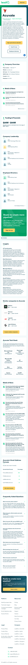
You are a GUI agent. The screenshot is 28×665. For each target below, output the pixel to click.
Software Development (18, 544)
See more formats (9, 488)
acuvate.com (17, 516)
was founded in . (9, 567)
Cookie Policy (4, 631)
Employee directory (14, 51)
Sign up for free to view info (14, 42)
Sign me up (9, 230)
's (13, 523)
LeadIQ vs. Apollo (19, 631)
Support (16, 611)
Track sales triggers (5, 604)
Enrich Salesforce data (6, 611)
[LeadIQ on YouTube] (26, 662)
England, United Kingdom (17, 18)
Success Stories (5, 613)
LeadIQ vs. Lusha (18, 633)
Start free (22, 2)
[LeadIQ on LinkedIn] (24, 662)
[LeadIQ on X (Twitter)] (23, 662)
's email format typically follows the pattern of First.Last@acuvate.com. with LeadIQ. (14, 559)
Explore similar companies (11, 332)
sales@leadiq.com (14, 656)
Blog (16, 604)
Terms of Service (5, 633)
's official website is (13, 515)
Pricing (16, 602)
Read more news (21, 108)
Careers (16, 613)
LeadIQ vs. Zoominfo (19, 628)
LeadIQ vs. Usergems (19, 641)
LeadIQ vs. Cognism (19, 636)
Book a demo (14, 589)
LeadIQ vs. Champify (19, 644)
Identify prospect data (6, 602)
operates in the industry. (13, 544)
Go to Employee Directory (19, 205)
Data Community (19, 616)
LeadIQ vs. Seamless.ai (20, 638)
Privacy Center (18, 621)
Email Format (14, 47)
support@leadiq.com (14, 654)
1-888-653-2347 (13, 651)
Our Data (17, 618)
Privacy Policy (4, 628)
